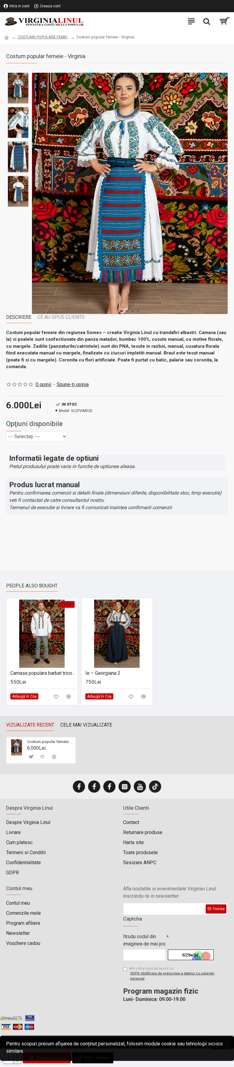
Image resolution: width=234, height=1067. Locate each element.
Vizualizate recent (30, 725)
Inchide (216, 1044)
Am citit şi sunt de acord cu (171, 974)
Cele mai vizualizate (86, 725)
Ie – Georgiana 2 (102, 673)
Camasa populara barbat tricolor (43, 673)
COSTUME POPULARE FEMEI (42, 37)
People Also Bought (32, 586)
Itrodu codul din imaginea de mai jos (144, 940)
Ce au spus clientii (61, 317)
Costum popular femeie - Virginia (50, 741)
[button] (38, 193)
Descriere (18, 317)
